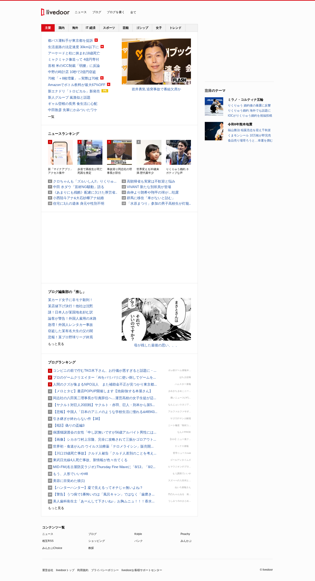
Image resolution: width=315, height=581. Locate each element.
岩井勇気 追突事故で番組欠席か (156, 89)
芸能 (126, 27)
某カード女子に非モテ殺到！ (70, 300)
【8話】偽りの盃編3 (66, 425)
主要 (48, 27)
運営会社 (47, 570)
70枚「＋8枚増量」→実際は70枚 (73, 78)
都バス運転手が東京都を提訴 (70, 40)
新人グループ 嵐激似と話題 (69, 97)
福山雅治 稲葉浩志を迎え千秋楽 (249, 130)
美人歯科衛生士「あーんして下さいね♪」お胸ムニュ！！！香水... (101, 501)
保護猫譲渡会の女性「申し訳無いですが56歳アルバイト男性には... (102, 432)
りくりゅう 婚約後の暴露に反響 (249, 105)
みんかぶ (186, 541)
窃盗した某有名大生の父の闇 (70, 331)
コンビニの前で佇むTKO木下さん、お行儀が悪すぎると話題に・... (102, 370)
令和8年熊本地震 (240, 124)
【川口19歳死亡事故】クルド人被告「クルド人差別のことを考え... (102, 453)
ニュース (81, 12)
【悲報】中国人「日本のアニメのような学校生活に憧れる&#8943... (102, 411)
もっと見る (56, 344)
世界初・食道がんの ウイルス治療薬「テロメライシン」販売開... (101, 446)
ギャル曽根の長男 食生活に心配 (72, 104)
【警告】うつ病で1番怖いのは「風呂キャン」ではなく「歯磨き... (101, 494)
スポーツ (109, 27)
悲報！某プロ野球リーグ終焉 (70, 337)
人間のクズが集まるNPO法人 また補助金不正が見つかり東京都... (102, 384)
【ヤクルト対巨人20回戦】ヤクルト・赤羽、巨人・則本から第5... (101, 405)
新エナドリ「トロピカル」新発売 (74, 91)
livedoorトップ (65, 570)
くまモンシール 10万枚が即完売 (249, 135)
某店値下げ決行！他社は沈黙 (70, 306)
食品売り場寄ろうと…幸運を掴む (250, 140)
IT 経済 (90, 27)
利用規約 (82, 570)
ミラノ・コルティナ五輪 (245, 99)
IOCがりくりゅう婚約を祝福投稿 (250, 115)
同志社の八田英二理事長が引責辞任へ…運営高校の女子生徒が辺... (102, 398)
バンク (138, 541)
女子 (159, 27)
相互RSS (47, 541)
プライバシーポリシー (105, 570)
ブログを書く (116, 12)
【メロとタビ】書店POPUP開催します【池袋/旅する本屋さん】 (100, 391)
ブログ (96, 12)
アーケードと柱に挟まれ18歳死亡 (74, 53)
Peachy (185, 534)
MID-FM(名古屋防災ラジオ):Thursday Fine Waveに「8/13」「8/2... (101, 467)
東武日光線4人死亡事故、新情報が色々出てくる (88, 460)
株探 (91, 548)
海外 (75, 27)
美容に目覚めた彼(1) (66, 480)
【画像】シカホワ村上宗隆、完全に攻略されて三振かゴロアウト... (102, 439)
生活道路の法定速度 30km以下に (73, 47)
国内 (62, 27)
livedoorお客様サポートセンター (142, 570)
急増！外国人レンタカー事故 (70, 325)
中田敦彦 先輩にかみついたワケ (72, 110)
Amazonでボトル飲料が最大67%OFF (76, 85)
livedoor (55, 12)
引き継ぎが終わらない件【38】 (75, 418)
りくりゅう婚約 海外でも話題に (249, 110)
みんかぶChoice (52, 548)
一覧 (51, 116)
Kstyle (138, 534)
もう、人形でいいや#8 (68, 473)
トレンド (175, 27)
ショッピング (96, 541)
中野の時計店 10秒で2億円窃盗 (72, 72)
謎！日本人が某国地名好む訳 (70, 312)
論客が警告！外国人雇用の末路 (72, 318)
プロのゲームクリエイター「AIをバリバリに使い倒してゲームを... (102, 377)
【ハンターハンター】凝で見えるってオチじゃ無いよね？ (95, 487)
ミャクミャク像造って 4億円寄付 (73, 59)
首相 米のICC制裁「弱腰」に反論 (74, 66)
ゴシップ (142, 27)
